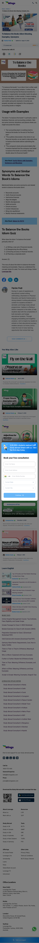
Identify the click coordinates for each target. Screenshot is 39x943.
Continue (18, 495)
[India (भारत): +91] (6, 476)
